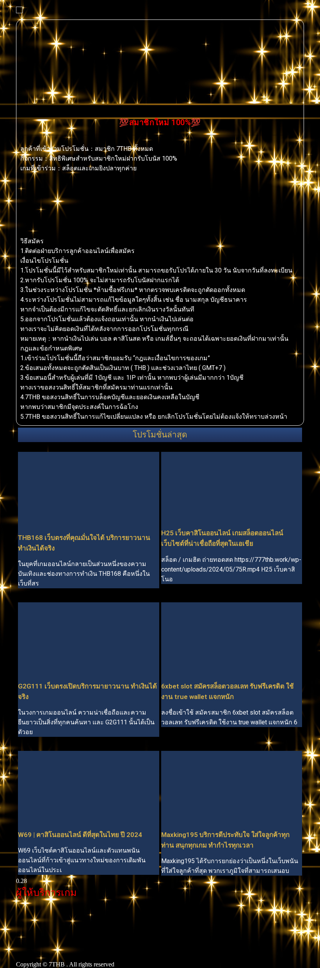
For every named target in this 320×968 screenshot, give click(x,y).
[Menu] (19, 10)
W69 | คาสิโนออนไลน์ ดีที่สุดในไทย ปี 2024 (80, 835)
